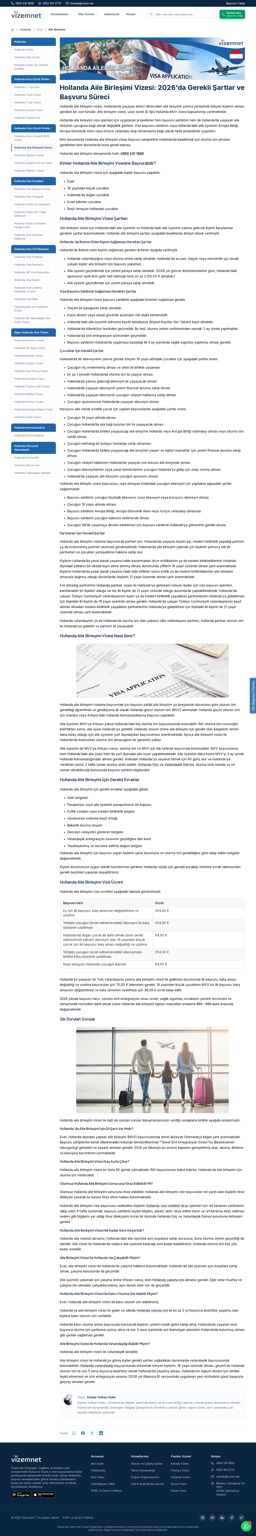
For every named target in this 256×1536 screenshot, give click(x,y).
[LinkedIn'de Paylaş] (101, 1433)
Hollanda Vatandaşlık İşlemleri (32, 472)
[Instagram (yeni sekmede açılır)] (202, 1517)
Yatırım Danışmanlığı (143, 1470)
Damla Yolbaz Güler (101, 1397)
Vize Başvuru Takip (103, 1483)
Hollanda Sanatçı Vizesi (28, 363)
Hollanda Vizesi (23, 49)
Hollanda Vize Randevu (28, 264)
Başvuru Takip (235, 3)
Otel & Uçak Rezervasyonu (147, 1483)
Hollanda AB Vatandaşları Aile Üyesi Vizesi (32, 320)
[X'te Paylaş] (92, 1433)
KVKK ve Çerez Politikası (106, 1490)
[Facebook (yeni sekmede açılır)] (231, 1517)
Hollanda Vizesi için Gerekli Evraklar (31, 66)
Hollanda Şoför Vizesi (27, 417)
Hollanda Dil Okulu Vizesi (29, 348)
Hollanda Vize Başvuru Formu (32, 189)
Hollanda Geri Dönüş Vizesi (31, 371)
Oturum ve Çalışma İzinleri (147, 1463)
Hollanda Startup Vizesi (28, 394)
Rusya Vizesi (179, 1483)
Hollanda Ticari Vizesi (27, 102)
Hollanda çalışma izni (168, 1280)
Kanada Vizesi (180, 1463)
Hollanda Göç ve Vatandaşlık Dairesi (166, 765)
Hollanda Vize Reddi (27, 280)
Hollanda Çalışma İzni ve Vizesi (33, 162)
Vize (40, 29)
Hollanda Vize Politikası (28, 256)
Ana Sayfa (97, 1463)
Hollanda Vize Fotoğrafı (28, 196)
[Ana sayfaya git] (12, 29)
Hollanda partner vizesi (114, 585)
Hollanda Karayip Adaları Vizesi (33, 409)
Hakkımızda (111, 14)
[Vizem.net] (26, 1458)
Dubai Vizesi (178, 1490)
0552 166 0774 (225, 1469)
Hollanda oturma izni (152, 1310)
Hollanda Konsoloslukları (29, 435)
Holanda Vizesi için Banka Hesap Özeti (30, 225)
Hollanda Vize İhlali (26, 299)
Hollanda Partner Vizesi (28, 355)
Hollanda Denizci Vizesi (28, 401)
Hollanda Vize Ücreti (27, 57)
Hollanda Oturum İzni (27, 465)
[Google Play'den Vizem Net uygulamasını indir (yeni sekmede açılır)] (21, 1495)
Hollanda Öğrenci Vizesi (29, 155)
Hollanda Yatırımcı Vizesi (29, 170)
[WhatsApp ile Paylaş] (74, 1433)
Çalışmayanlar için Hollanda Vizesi (31, 308)
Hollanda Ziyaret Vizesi (28, 110)
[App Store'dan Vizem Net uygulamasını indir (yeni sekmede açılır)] (43, 1495)
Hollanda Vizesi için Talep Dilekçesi (30, 213)
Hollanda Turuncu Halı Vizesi (31, 386)
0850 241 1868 (132, 153)
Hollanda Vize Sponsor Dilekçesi (28, 236)
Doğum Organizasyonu (145, 1477)
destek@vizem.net (227, 1476)
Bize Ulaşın (98, 1477)
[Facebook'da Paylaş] (83, 1433)
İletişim (130, 14)
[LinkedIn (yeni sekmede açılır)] (222, 1517)
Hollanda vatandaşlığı (96, 1366)
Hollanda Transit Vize (27, 117)
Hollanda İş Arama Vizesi (29, 378)
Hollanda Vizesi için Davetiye (32, 204)
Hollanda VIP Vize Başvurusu (32, 272)
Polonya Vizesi (180, 1470)
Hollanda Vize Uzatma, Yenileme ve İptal (28, 289)
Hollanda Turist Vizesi (27, 94)
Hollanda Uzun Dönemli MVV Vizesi (32, 137)
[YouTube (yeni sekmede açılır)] (212, 1517)
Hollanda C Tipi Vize (27, 87)
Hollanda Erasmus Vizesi (29, 340)
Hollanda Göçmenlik (26, 457)
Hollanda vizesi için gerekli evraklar (171, 867)
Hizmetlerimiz (59, 14)
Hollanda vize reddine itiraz (167, 1206)
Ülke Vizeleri (86, 14)
